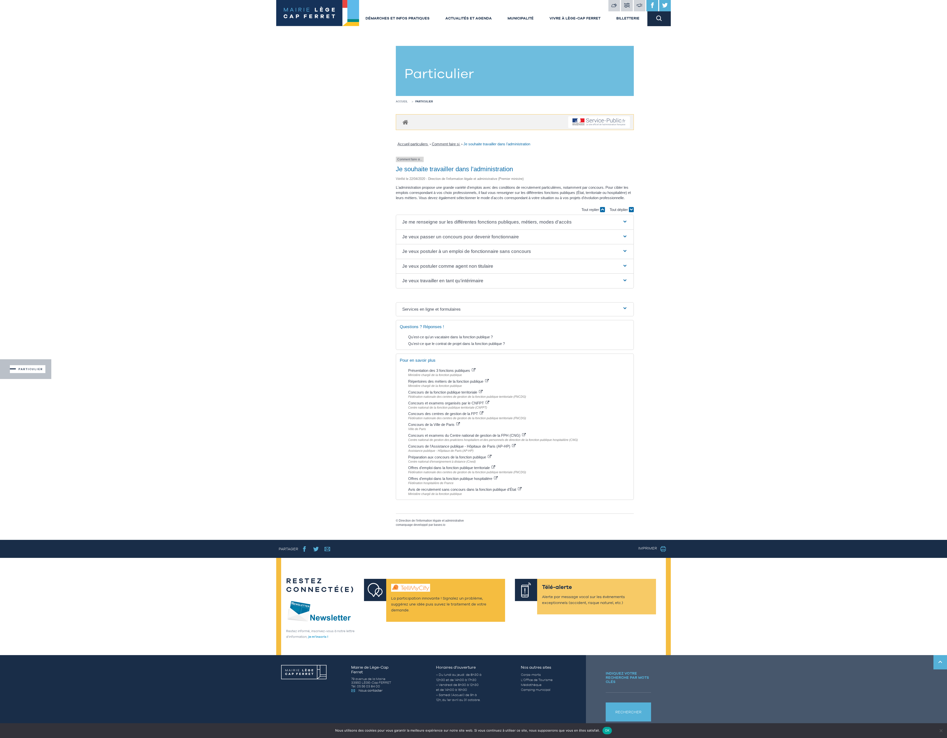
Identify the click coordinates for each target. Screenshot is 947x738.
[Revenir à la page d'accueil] (317, 13)
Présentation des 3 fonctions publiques (439, 370)
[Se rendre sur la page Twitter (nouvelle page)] (316, 549)
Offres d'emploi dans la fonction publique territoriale (449, 468)
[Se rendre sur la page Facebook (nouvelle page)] (304, 549)
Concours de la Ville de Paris (431, 424)
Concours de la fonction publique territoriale (443, 392)
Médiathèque (531, 685)
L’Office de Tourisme (537, 680)
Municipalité (521, 18)
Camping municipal (535, 690)
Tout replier (591, 210)
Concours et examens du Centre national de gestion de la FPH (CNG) (464, 435)
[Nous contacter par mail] (327, 549)
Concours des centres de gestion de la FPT (443, 414)
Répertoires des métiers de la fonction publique (446, 381)
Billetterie (627, 18)
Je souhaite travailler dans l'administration (496, 144)
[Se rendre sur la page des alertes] (640, 5)
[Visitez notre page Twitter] (665, 5)
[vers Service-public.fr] (599, 122)
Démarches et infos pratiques (397, 18)
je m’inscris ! (318, 637)
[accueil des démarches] (405, 122)
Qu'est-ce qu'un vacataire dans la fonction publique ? (450, 337)
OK (607, 730)
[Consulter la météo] (614, 5)
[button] (515, 222)
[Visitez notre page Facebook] (652, 5)
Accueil (402, 101)
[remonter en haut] (940, 662)
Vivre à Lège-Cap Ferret (575, 18)
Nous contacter (370, 690)
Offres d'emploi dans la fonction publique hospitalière (450, 478)
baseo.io (439, 525)
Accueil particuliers (413, 144)
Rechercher (628, 712)
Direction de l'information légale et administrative (431, 520)
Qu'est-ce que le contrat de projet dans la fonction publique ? (456, 343)
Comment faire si (446, 144)
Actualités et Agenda (468, 18)
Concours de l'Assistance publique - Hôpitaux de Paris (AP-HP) (459, 446)
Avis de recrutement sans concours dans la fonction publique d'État (462, 489)
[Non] (940, 730)
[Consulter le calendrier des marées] (627, 5)
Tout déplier (619, 210)
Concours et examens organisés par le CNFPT (446, 403)
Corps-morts (531, 675)
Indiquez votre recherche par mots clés (627, 677)
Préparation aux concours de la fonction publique (447, 457)
